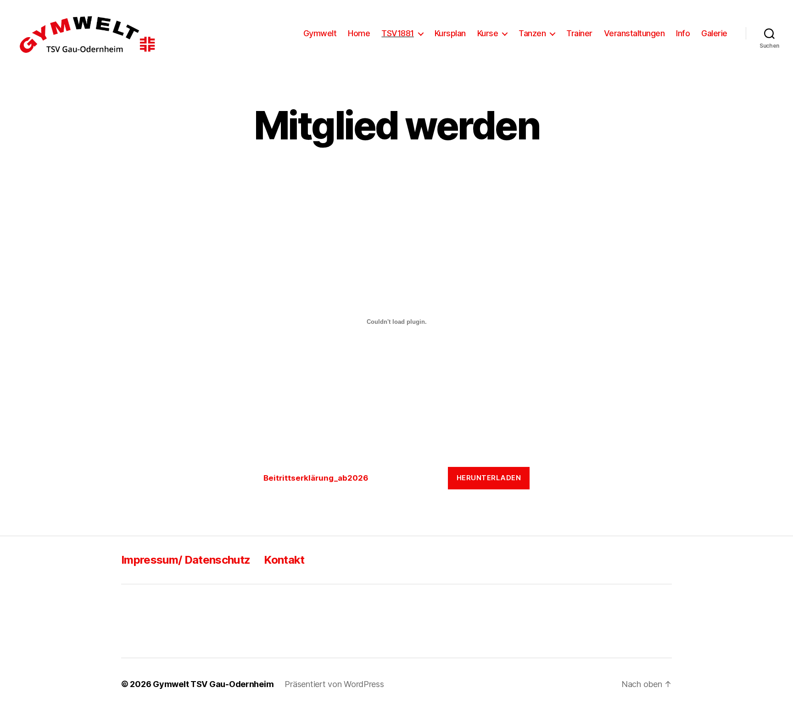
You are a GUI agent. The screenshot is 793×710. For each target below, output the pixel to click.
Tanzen (532, 33)
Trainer (579, 33)
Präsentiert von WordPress (334, 684)
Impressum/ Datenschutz (185, 559)
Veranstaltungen (634, 33)
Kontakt (284, 559)
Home (359, 33)
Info (683, 33)
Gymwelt (320, 33)
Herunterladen (489, 477)
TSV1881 (397, 33)
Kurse (487, 33)
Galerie (714, 33)
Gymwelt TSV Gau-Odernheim (213, 684)
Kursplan (450, 33)
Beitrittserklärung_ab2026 (315, 478)
